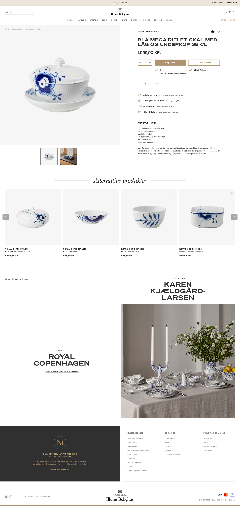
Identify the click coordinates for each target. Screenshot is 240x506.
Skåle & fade (29, 29)
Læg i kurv (170, 62)
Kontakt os (131, 459)
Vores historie (207, 439)
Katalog (167, 443)
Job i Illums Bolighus (209, 447)
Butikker (205, 443)
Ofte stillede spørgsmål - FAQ (138, 451)
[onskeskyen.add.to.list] (213, 31)
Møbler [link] (82, 20)
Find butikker (218, 3)
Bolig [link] (105, 20)
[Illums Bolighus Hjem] (120, 11)
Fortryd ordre (132, 447)
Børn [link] (134, 20)
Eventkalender (170, 439)
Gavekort (168, 447)
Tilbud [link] (70, 20)
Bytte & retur (132, 443)
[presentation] (5, 217)
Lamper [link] (94, 20)
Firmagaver (169, 451)
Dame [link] (114, 20)
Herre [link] (124, 20)
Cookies (130, 467)
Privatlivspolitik (45, 497)
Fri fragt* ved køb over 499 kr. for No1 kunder (120, 3)
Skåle (39, 29)
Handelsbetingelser (135, 463)
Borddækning (17, 29)
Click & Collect (204, 62)
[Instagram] (11, 496)
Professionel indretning (173, 455)
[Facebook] (6, 496)
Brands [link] (158, 20)
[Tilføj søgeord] (7, 12)
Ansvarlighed (207, 451)
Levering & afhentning (135, 439)
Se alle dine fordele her (60, 469)
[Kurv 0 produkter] (234, 12)
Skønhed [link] (145, 20)
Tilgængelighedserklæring (137, 471)
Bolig (7, 29)
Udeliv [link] (169, 20)
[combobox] (19, 12)
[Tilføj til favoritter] (57, 193)
